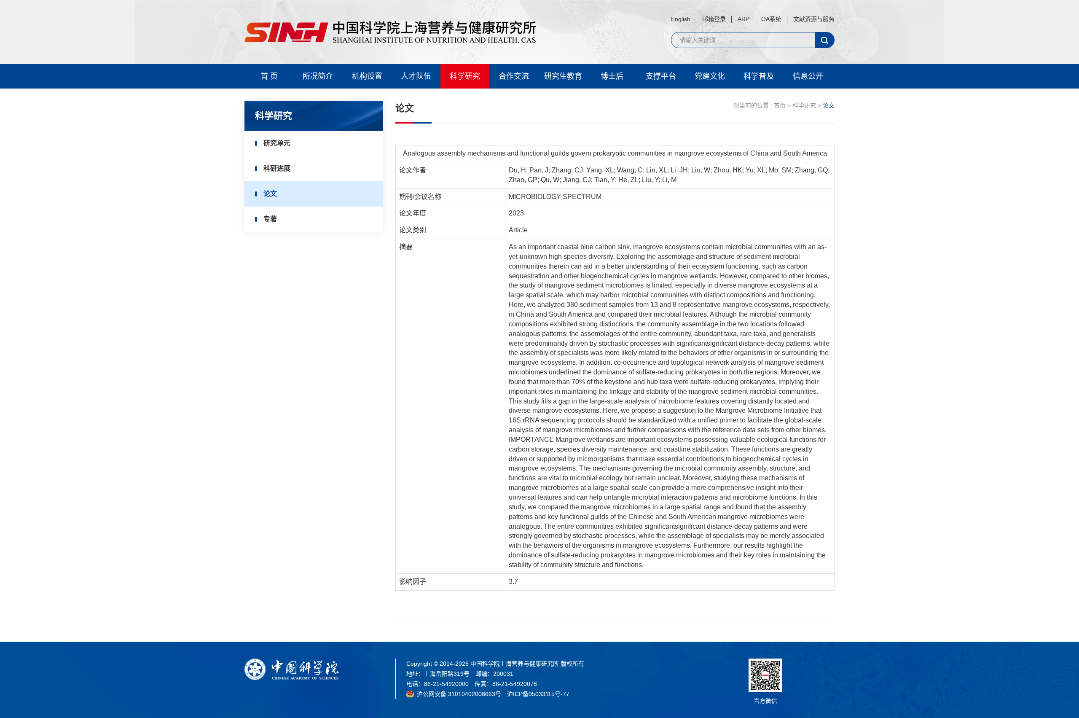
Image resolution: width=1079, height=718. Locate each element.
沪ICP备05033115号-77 (538, 694)
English (680, 19)
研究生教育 (563, 76)
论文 (270, 193)
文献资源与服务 (814, 19)
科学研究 (465, 76)
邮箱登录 (714, 19)
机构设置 (367, 76)
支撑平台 (661, 76)
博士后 (612, 76)
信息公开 (808, 76)
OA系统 (771, 19)
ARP (743, 19)
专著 (270, 219)
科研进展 (276, 168)
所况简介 (318, 76)
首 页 (269, 76)
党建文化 (710, 76)
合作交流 (514, 76)
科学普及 (758, 76)
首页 (780, 105)
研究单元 (276, 143)
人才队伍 (416, 76)
